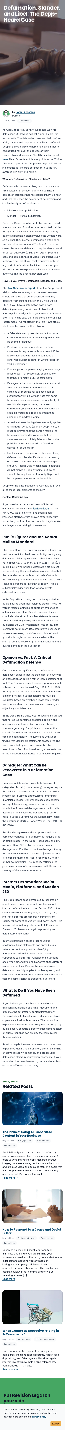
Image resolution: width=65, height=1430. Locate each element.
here (5, 159)
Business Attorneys (26, 1238)
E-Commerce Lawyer (45, 1339)
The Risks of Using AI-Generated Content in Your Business (27, 1134)
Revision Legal (41, 508)
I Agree (56, 1423)
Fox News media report (21, 288)
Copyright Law (24, 1140)
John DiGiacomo (25, 111)
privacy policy (39, 1416)
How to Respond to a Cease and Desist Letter (31, 1231)
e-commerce (43, 1140)
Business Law (47, 1238)
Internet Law (24, 121)
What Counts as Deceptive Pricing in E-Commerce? (30, 1332)
